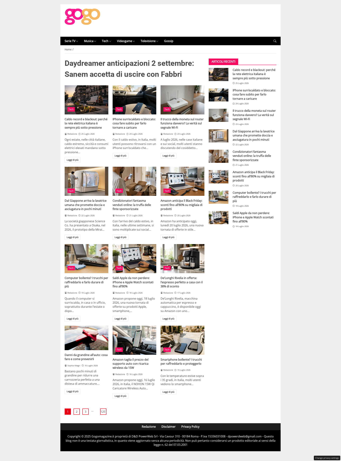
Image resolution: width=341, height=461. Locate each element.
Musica (88, 41)
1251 (103, 412)
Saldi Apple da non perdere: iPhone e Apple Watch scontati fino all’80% (133, 282)
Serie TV (70, 41)
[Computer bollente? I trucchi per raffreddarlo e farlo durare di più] (86, 258)
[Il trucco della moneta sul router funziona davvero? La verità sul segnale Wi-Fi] (182, 99)
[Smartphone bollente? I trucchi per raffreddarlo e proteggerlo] (182, 340)
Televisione (148, 41)
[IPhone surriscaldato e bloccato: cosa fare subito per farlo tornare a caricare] (134, 99)
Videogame (124, 41)
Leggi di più (73, 159)
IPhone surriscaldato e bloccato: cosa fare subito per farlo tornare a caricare (134, 123)
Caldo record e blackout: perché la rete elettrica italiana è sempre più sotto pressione (86, 123)
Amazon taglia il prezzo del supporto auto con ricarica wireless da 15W (130, 364)
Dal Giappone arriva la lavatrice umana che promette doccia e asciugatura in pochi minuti (86, 205)
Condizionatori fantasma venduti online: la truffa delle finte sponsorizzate (132, 205)
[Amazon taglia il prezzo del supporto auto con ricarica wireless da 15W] (134, 340)
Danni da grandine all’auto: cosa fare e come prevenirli (86, 357)
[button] (275, 41)
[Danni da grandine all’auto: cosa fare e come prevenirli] (86, 338)
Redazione (149, 427)
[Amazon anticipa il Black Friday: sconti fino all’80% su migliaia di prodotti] (182, 181)
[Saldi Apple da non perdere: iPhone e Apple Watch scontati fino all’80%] (134, 258)
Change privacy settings (327, 457)
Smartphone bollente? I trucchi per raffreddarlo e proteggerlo (181, 362)
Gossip (168, 41)
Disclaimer (168, 427)
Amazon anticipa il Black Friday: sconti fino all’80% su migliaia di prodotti (181, 205)
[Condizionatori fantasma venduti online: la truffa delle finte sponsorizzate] (134, 181)
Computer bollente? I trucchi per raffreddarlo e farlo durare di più (86, 282)
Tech (105, 41)
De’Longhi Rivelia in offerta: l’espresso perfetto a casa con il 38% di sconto (182, 282)
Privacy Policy (190, 427)
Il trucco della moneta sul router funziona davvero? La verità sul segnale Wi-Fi (182, 123)
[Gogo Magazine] (82, 20)
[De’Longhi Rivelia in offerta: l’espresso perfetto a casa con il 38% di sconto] (182, 258)
